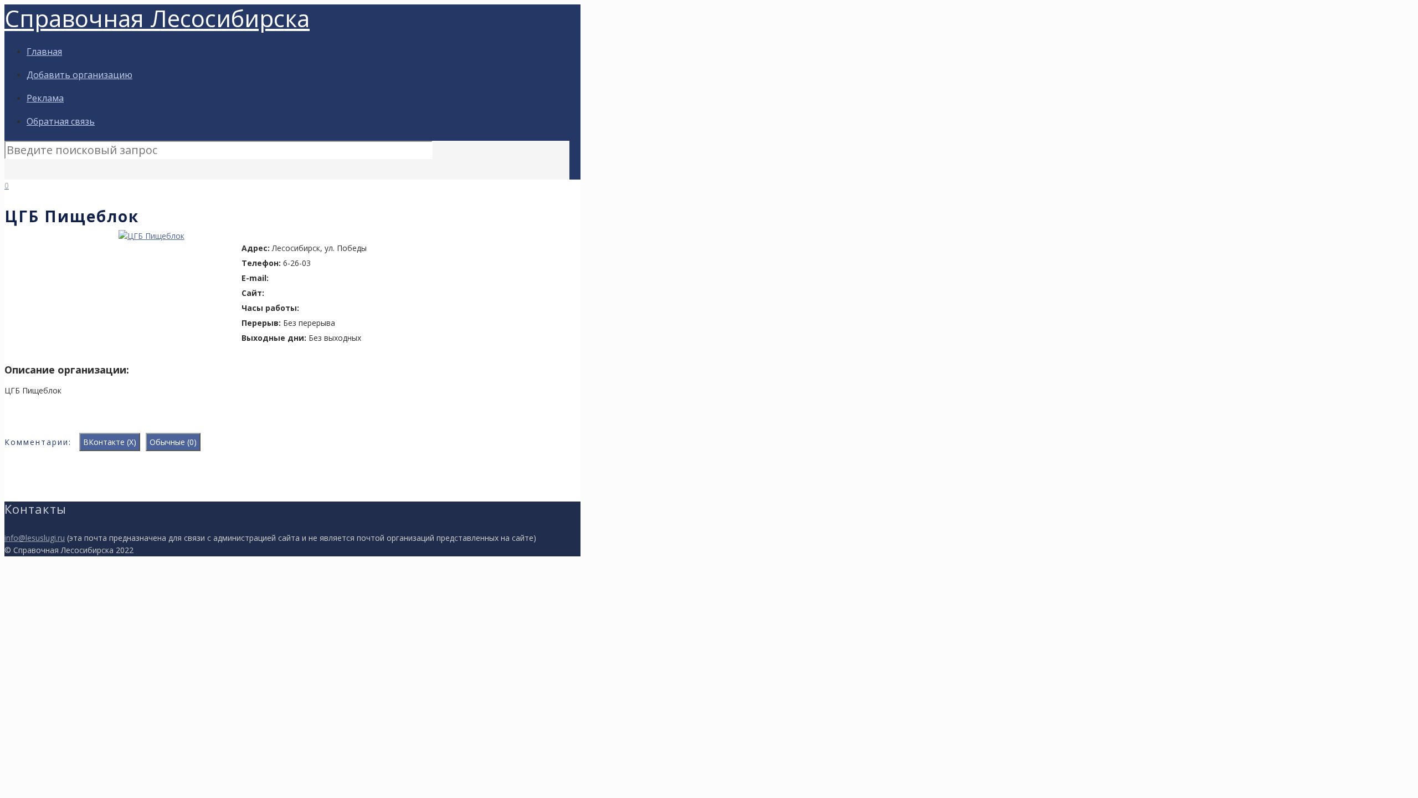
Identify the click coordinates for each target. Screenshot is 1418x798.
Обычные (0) (173, 442)
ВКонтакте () (109, 442)
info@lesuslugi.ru (34, 538)
